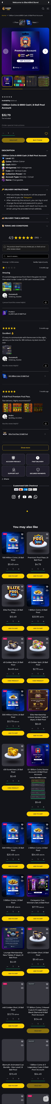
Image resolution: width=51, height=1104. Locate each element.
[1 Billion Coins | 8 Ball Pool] (38, 595)
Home (4, 15)
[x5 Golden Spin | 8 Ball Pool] (38, 648)
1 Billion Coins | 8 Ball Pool (38, 611)
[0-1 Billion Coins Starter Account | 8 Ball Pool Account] (38, 755)
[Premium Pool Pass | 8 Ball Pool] (38, 543)
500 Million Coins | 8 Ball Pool (13, 849)
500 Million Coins (38, 789)
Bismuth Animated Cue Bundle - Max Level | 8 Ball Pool (13, 1067)
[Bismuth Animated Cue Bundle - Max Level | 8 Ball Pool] (13, 1050)
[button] (2, 2)
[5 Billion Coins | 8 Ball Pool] (13, 886)
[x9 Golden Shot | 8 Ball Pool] (13, 648)
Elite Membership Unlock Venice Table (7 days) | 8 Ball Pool (38, 717)
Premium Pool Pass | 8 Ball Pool (38, 558)
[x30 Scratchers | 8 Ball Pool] (13, 755)
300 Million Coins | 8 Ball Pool (13, 716)
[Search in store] (43, 9)
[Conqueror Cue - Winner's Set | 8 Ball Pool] (38, 886)
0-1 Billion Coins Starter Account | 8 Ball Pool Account (38, 772)
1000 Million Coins (38, 793)
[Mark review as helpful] (46, 302)
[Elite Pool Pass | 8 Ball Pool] (13, 595)
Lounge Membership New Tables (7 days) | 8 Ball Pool (13, 955)
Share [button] (6, 479)
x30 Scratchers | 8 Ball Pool (13, 770)
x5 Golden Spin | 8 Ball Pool (38, 663)
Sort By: (35, 262)
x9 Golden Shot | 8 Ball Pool (13, 663)
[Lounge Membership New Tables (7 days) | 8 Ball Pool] (13, 938)
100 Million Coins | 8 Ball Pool (13, 558)
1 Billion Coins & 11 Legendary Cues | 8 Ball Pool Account (38, 1067)
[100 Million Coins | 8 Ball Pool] (13, 543)
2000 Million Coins (37, 797)
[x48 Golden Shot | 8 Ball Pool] (13, 993)
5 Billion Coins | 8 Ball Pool (13, 901)
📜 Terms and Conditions (15, 226)
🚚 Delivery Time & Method (15, 218)
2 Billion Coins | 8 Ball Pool (38, 849)
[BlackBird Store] (6, 8)
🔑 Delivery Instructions (15, 189)
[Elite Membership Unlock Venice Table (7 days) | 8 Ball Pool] (38, 700)
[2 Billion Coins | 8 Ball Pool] (38, 833)
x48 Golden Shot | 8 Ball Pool (13, 1008)
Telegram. (28, 197)
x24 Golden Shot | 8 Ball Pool (38, 953)
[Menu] (48, 9)
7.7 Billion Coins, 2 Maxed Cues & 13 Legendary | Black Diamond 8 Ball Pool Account (38, 1011)
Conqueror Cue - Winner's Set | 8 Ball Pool (38, 901)
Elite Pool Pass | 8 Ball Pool (13, 611)
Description (8, 150)
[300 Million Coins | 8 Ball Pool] (13, 700)
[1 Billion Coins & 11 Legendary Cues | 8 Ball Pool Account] (38, 1050)
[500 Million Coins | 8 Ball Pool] (13, 833)
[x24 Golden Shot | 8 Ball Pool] (38, 938)
